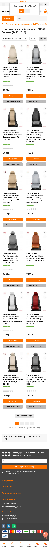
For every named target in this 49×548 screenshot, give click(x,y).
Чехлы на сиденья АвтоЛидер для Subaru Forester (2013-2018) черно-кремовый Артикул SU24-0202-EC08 (13, 379)
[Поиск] (44, 18)
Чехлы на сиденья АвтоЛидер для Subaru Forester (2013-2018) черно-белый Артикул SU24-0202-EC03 (13, 319)
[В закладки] (21, 46)
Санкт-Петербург (10, 516)
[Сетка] (41, 39)
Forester (44, 24)
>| (32, 423)
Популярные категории (12, 493)
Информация (7, 480)
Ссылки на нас (8, 487)
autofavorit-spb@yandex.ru (13, 507)
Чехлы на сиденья (13, 24)
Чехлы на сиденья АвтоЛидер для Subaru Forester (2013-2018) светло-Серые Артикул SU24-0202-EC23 (34, 197)
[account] (45, 4)
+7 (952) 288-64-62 (10, 503)
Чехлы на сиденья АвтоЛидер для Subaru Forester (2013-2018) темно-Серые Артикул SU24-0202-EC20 (11, 258)
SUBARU (36, 24)
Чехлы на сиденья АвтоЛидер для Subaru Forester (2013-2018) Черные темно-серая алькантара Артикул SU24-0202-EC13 (35, 135)
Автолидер (26, 24)
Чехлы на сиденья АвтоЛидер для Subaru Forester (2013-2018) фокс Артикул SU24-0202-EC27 (35, 257)
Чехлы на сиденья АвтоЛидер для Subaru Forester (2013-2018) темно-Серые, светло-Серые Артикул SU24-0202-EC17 (35, 73)
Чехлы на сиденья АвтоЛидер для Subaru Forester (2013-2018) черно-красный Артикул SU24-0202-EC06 (36, 319)
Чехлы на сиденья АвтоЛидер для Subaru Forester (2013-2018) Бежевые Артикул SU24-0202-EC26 (11, 197)
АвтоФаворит (7, 11)
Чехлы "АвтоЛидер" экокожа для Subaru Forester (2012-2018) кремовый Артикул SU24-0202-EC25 (12, 71)
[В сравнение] (21, 50)
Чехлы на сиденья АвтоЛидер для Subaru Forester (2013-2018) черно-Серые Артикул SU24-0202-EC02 (36, 379)
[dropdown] (3, 4)
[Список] (45, 39)
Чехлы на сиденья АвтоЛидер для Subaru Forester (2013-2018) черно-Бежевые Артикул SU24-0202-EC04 (13, 134)
